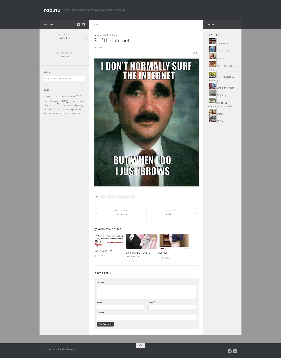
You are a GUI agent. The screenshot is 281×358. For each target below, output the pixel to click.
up (54, 113)
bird (64, 97)
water (62, 113)
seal (45, 113)
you (79, 113)
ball (53, 97)
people (74, 109)
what (67, 113)
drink (74, 101)
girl (74, 105)
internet (121, 197)
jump (50, 109)
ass (45, 97)
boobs (68, 97)
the (133, 197)
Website (100, 312)
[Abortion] (174, 241)
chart (46, 101)
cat (78, 96)
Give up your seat (103, 250)
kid (55, 109)
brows (103, 197)
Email (151, 302)
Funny (97, 24)
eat (82, 101)
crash (50, 101)
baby (49, 97)
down (70, 101)
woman (73, 113)
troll (51, 113)
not (71, 110)
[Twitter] (78, 24)
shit (48, 113)
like (63, 109)
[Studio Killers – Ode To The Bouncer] (141, 241)
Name (100, 302)
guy (82, 105)
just (127, 197)
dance (59, 101)
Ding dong (221, 95)
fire (70, 106)
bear (57, 96)
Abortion (162, 252)
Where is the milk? (225, 88)
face (46, 105)
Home (97, 35)
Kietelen (220, 58)
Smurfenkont (223, 51)
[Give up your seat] (109, 240)
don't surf (111, 197)
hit (45, 109)
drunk (79, 101)
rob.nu (52, 10)
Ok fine (220, 121)
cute (54, 101)
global (78, 106)
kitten (59, 109)
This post (221, 113)
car (73, 96)
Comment (102, 282)
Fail (59, 104)
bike (61, 97)
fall (64, 105)
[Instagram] (83, 24)
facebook (52, 105)
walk (57, 113)
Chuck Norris (222, 43)
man (67, 110)
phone (80, 110)
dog (65, 100)
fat (68, 106)
